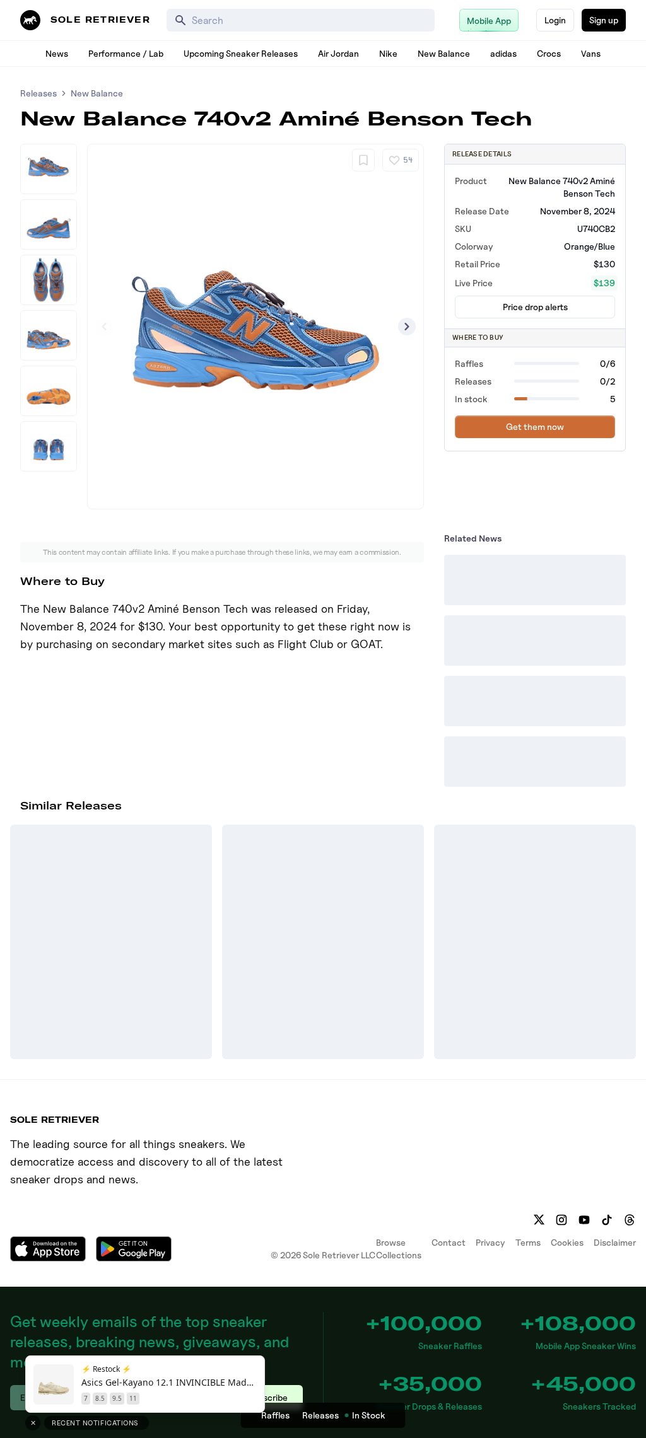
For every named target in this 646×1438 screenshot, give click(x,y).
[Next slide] (407, 326)
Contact (449, 1242)
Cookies (567, 1242)
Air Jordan (338, 53)
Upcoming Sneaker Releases (241, 53)
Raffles (275, 1415)
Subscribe (268, 1397)
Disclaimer (615, 1242)
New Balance (444, 53)
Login (555, 19)
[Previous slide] (104, 326)
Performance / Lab (125, 53)
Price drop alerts (535, 306)
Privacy (490, 1242)
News (56, 53)
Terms (528, 1242)
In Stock (368, 1415)
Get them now (535, 426)
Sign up (603, 19)
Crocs (549, 53)
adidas (503, 53)
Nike (388, 53)
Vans (591, 53)
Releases (38, 93)
